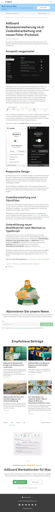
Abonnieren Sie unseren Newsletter (38, 259)
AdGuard (8, 17)
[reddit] (35, 505)
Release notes (37, 263)
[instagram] (19, 505)
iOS (24, 422)
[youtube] (29, 505)
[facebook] (22, 505)
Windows (5, 422)
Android (18, 422)
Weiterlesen (35, 482)
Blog (11, 17)
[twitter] (26, 505)
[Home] (8, 2)
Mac (12, 422)
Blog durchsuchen (42, 13)
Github (44, 254)
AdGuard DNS (36, 215)
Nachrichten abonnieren (12, 13)
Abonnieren (46, 324)
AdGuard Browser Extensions (26, 263)
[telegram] (32, 505)
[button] (52, 7)
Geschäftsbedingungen (29, 328)
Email (3, 321)
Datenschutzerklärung (17, 328)
